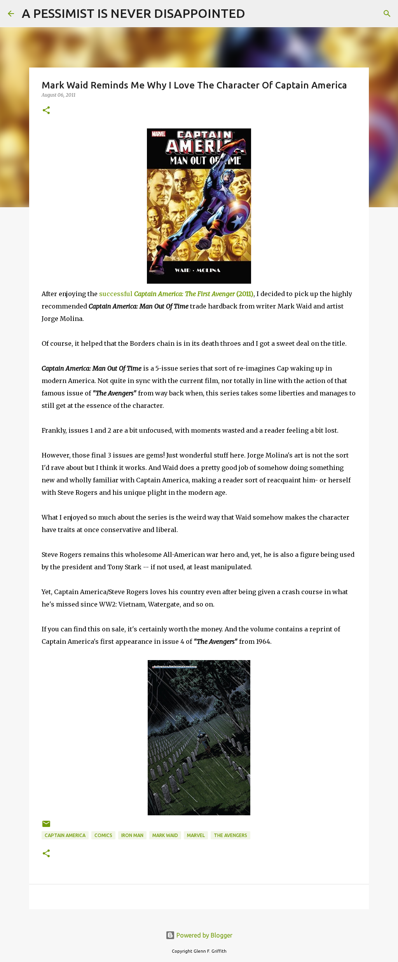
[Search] (256, 13)
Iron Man (132, 835)
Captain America (65, 835)
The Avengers (230, 835)
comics (103, 835)
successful (176, 294)
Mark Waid (165, 835)
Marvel (196, 835)
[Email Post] (46, 826)
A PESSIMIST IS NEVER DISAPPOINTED (133, 13)
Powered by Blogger (203, 935)
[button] (46, 111)
